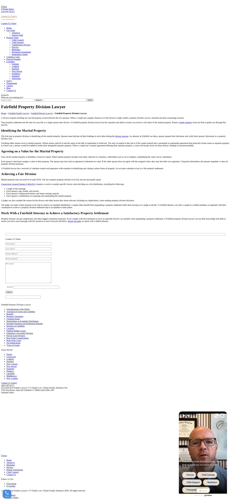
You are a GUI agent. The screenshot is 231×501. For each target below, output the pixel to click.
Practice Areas (12, 37)
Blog (8, 88)
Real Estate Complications (17, 338)
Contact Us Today (8, 23)
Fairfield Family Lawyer (18, 113)
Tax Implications (13, 343)
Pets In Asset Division (15, 336)
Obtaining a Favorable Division (19, 333)
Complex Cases (13, 57)
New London (12, 378)
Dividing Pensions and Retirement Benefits (24, 324)
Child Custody (18, 40)
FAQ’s (9, 81)
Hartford (15, 69)
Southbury (16, 74)
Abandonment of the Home (18, 309)
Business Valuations (14, 316)
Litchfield (10, 373)
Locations (10, 62)
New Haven (17, 71)
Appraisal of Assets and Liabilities (20, 311)
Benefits (9, 314)
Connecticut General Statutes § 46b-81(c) (18, 184)
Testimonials (11, 83)
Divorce (15, 47)
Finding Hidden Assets (16, 331)
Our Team (10, 30)
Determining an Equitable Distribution (22, 321)
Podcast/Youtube (13, 59)
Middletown (11, 376)
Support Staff (17, 35)
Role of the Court (13, 340)
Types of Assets (13, 345)
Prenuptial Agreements (21, 52)
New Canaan (12, 364)
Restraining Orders (20, 54)
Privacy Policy (12, 497)
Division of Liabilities (15, 326)
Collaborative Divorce (21, 45)
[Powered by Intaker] (208, 495)
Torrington (16, 78)
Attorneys (16, 33)
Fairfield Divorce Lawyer (42, 113)
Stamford (16, 76)
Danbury (10, 371)
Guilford (15, 66)
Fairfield (15, 64)
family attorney (186, 122)
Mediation (16, 49)
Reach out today (75, 221)
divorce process (121, 136)
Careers (9, 86)
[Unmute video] (184, 415)
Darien (9, 354)
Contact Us (11, 90)
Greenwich (11, 357)
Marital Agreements (14, 470)
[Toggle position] (216, 415)
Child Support (18, 42)
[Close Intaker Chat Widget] (222, 415)
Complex (10, 328)
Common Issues (13, 319)
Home (9, 28)
